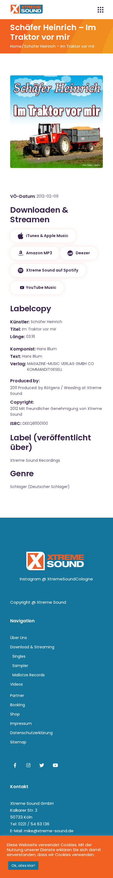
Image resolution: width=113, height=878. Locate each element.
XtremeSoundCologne (70, 579)
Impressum (21, 723)
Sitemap (18, 742)
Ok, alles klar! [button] (23, 865)
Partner (17, 695)
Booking (17, 705)
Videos (16, 684)
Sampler (20, 665)
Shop (15, 714)
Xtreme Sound (51, 602)
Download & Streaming (32, 647)
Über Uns (18, 637)
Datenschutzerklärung (31, 733)
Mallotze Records (28, 675)
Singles (19, 656)
